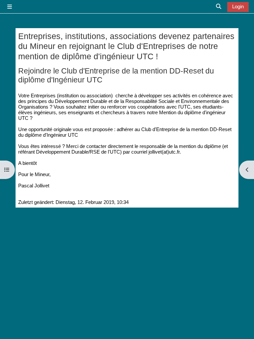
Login (238, 6)
